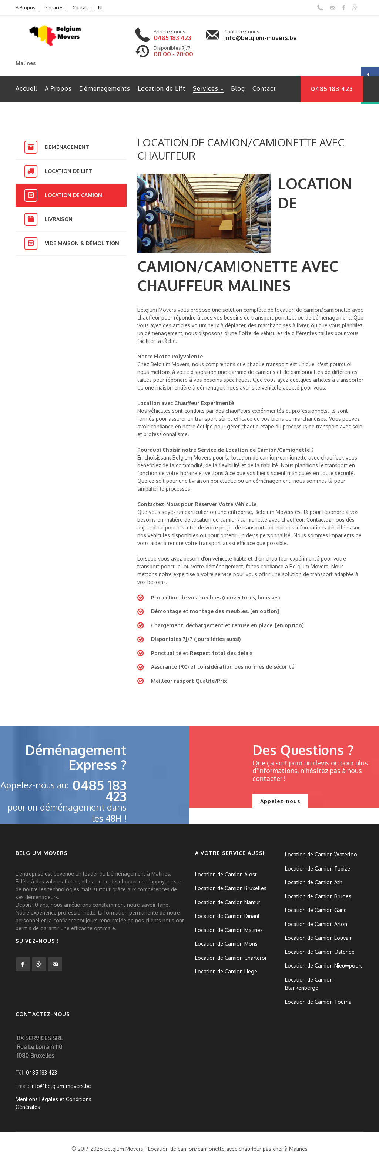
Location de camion (73, 195)
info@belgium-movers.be (260, 37)
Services (54, 7)
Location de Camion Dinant (227, 916)
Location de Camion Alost (226, 874)
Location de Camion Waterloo (321, 854)
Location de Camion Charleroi (230, 957)
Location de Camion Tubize (317, 868)
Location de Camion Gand (316, 910)
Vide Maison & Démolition (82, 243)
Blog (238, 88)
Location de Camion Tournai (319, 1001)
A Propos (26, 7)
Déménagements (104, 88)
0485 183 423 (172, 37)
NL (101, 7)
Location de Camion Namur (227, 902)
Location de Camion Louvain (319, 938)
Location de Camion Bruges (318, 896)
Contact (81, 7)
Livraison (59, 219)
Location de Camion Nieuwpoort (323, 965)
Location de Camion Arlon (316, 924)
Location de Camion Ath (313, 882)
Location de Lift (161, 88)
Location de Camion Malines (229, 929)
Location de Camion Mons (226, 944)
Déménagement (67, 147)
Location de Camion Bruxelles (230, 888)
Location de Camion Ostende (320, 951)
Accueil (26, 88)
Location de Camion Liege (226, 971)
